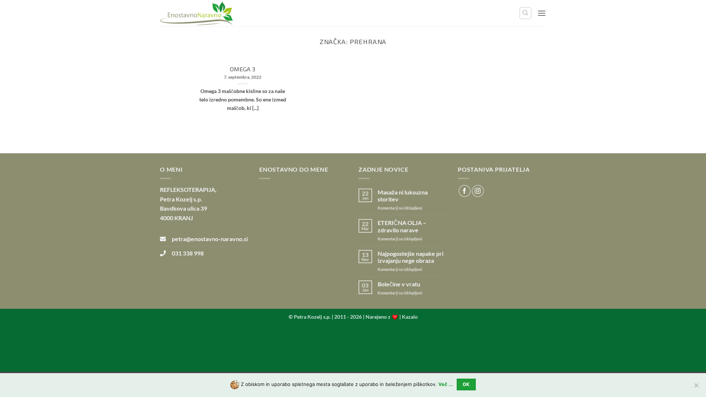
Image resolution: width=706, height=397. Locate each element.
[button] (541, 13)
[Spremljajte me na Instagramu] (478, 191)
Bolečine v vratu (399, 283)
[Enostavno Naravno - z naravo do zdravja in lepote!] (196, 13)
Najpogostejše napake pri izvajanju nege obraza (410, 257)
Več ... (445, 384)
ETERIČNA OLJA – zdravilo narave (402, 226)
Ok (466, 384)
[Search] (525, 13)
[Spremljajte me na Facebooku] (465, 191)
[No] (696, 387)
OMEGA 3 (242, 68)
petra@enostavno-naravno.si (207, 238)
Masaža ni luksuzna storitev (403, 196)
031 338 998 (185, 253)
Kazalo (410, 317)
